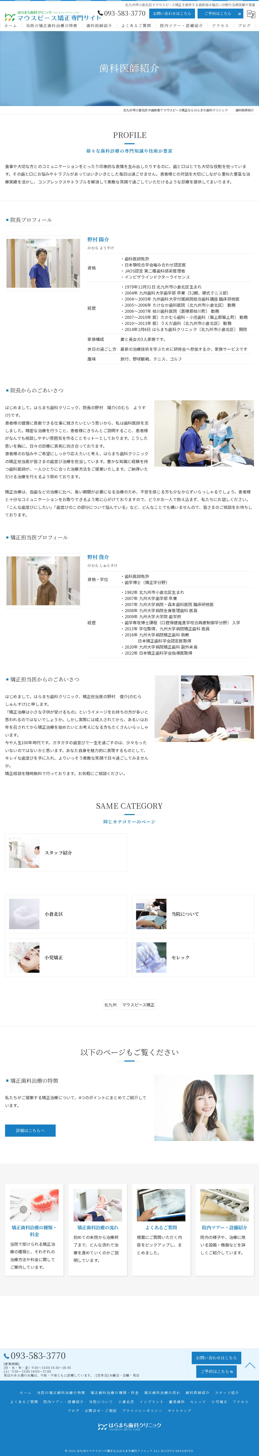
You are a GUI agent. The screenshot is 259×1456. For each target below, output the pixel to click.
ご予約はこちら (217, 13)
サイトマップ (179, 1410)
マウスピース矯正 (138, 1005)
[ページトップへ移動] (250, 1365)
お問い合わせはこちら (172, 13)
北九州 (110, 1005)
